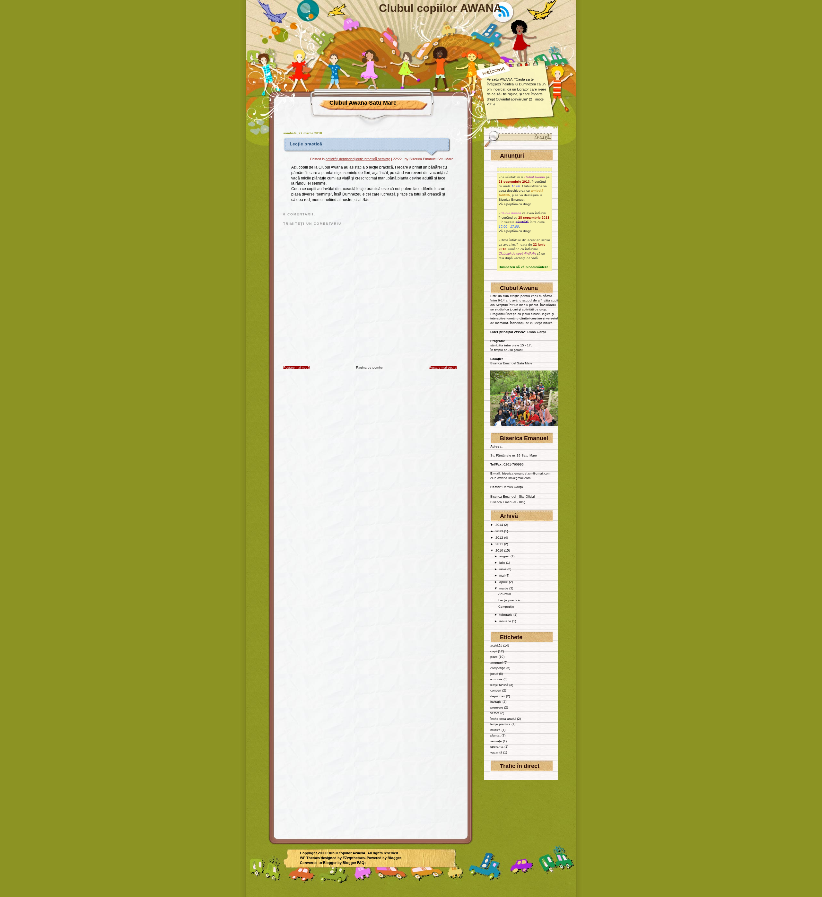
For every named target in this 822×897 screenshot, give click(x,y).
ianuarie (505, 621)
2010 (499, 550)
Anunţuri (504, 594)
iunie (503, 569)
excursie (496, 679)
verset (494, 713)
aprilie (504, 582)
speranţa (496, 746)
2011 (499, 544)
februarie (506, 614)
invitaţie (496, 701)
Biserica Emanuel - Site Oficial (512, 496)
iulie (502, 562)
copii (493, 651)
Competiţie (506, 606)
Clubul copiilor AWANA (440, 8)
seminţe (384, 159)
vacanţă (496, 752)
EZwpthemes (354, 858)
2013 (499, 531)
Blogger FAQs (354, 863)
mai (502, 575)
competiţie (497, 668)
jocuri (494, 673)
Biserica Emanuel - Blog (508, 502)
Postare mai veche (443, 367)
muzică (495, 730)
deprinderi (346, 159)
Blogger (394, 858)
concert (495, 690)
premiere (496, 707)
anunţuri (496, 662)
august (505, 556)
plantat (495, 735)
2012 (499, 537)
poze (494, 656)
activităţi (332, 159)
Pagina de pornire (369, 367)
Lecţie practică (306, 143)
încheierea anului (503, 718)
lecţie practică (366, 159)
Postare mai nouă (296, 367)
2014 (499, 525)
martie (504, 588)
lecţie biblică (499, 685)
